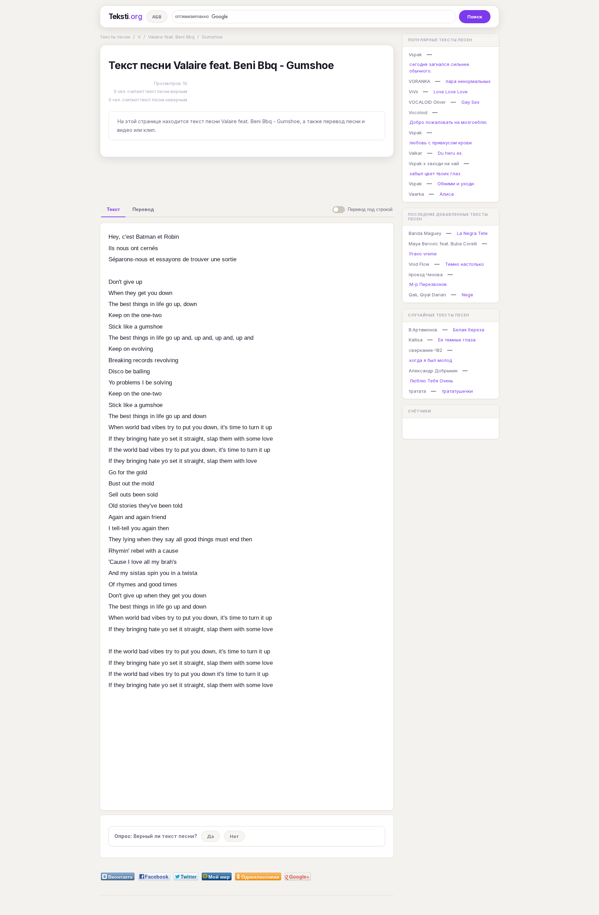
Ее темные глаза (457, 339)
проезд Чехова (426, 274)
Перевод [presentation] (143, 209)
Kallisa (416, 339)
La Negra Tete (472, 233)
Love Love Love (451, 91)
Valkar (415, 153)
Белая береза (468, 329)
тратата (417, 391)
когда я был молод (430, 360)
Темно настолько (464, 264)
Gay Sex (470, 102)
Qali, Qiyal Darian (427, 294)
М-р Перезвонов (428, 284)
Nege (467, 294)
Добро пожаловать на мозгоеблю (448, 122)
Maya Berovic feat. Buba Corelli (443, 243)
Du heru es (450, 153)
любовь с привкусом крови (440, 142)
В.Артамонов (423, 329)
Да (210, 836)
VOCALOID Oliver (427, 102)
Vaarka (416, 194)
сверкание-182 (425, 350)
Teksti (125, 16)
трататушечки (457, 391)
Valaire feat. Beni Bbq (171, 37)
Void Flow (419, 264)
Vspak (415, 54)
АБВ (157, 16)
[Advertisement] (247, 178)
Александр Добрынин (433, 370)
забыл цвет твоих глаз (434, 173)
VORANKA (419, 81)
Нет (234, 836)
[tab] (113, 209)
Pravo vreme (423, 253)
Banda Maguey (425, 233)
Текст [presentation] (113, 209)
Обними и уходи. (456, 183)
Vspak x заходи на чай (434, 163)
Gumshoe (212, 37)
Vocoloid (418, 112)
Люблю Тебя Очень (431, 380)
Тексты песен (115, 37)
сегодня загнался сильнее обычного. (439, 67)
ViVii (413, 91)
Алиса (447, 194)
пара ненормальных (468, 81)
